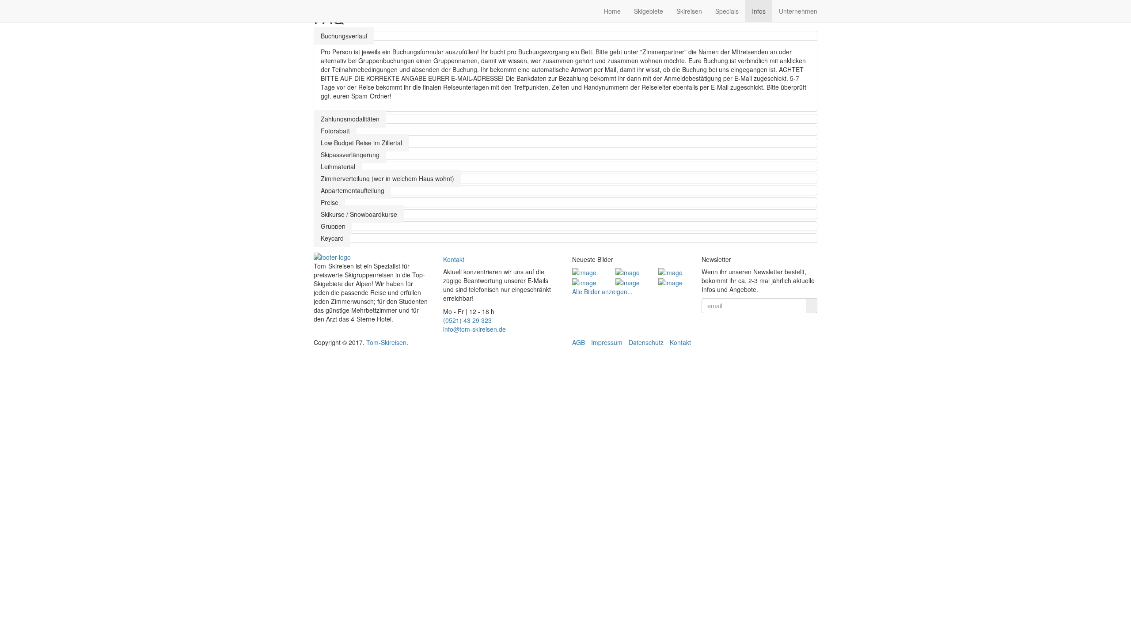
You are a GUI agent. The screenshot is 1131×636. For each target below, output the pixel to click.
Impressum (606, 342)
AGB (578, 342)
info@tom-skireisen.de (474, 329)
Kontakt (453, 259)
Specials (727, 11)
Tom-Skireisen (386, 342)
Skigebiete (648, 11)
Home (612, 11)
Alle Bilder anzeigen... (602, 291)
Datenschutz (646, 342)
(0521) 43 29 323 (467, 320)
